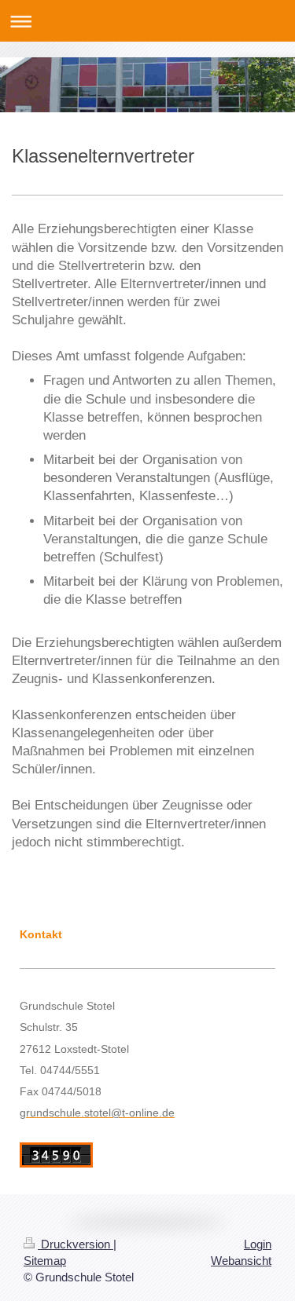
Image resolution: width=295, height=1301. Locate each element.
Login (257, 1244)
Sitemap (45, 1260)
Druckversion (75, 1244)
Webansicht (241, 1260)
